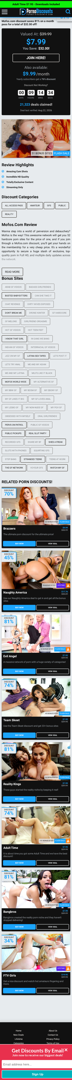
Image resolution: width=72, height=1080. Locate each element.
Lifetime (19, 1039)
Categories (19, 1043)
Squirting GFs (41, 450)
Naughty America (15, 592)
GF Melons (11, 321)
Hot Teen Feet (35, 330)
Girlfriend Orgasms (35, 321)
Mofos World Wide (15, 382)
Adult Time (10, 848)
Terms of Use (53, 1043)
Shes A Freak (56, 442)
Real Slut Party (37, 433)
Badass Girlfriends (40, 287)
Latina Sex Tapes (36, 356)
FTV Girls (9, 975)
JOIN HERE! (36, 58)
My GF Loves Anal (41, 399)
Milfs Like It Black (42, 373)
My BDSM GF (30, 390)
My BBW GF (11, 390)
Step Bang (10, 459)
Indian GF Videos (14, 347)
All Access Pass (14, 205)
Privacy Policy (52, 1039)
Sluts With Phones (15, 450)
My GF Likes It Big (14, 399)
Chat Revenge (12, 304)
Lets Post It (60, 356)
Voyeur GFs (36, 467)
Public (62, 205)
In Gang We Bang (40, 338)
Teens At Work (57, 459)
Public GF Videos (40, 425)
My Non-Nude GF (34, 407)
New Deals (18, 1035)
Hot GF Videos (13, 330)
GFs (49, 205)
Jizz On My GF (12, 356)
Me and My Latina (14, 373)
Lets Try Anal (12, 364)
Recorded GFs (12, 442)
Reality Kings (12, 784)
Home (18, 1030)
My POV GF (56, 407)
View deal (52, 544)
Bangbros (9, 911)
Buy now (19, 544)
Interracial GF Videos (43, 347)
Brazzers (9, 528)
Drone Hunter (37, 313)
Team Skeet (11, 720)
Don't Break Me (13, 313)
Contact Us (53, 1035)
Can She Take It (43, 295)
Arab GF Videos (13, 287)
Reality (9, 214)
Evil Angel (10, 656)
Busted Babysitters (16, 295)
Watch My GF (57, 467)
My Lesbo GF (11, 407)
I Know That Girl (14, 338)
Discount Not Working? (36, 85)
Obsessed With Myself (17, 416)
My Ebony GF (51, 390)
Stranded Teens (33, 459)
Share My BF (34, 442)
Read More (12, 271)
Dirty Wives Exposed (38, 304)
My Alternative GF (44, 382)
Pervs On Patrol (14, 425)
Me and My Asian (37, 364)
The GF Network (14, 467)
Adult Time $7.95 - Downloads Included (36, 4)
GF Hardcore (59, 313)
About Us (53, 1030)
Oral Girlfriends (47, 416)
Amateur (35, 205)
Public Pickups (13, 433)
